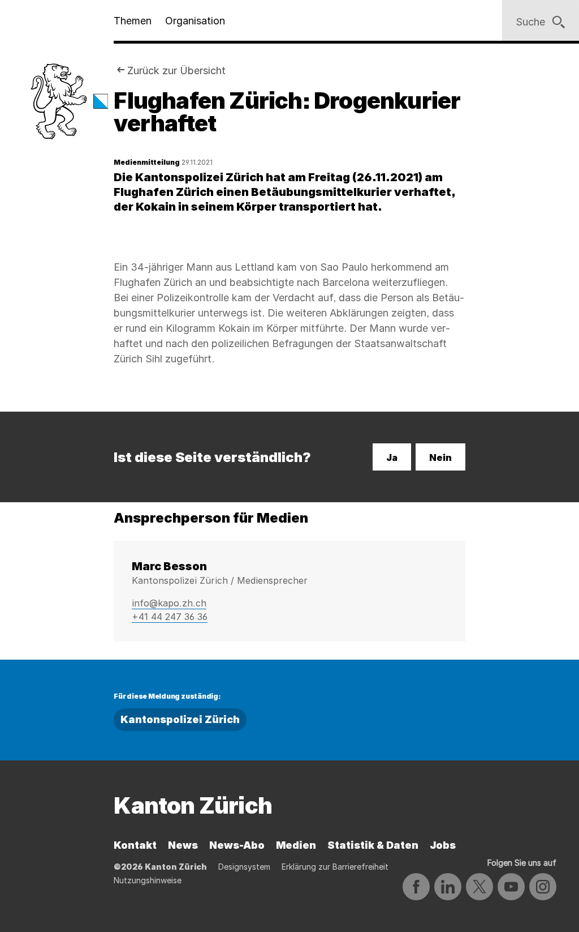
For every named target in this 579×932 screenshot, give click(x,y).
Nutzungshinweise (148, 880)
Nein (440, 457)
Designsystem (244, 866)
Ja (391, 457)
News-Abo (237, 845)
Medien (296, 845)
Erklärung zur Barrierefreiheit (335, 866)
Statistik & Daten (372, 845)
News (183, 845)
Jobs (443, 845)
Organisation (195, 21)
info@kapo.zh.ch (169, 603)
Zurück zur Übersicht (176, 70)
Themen (133, 21)
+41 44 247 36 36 (170, 616)
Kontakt (135, 845)
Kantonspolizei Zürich (180, 719)
